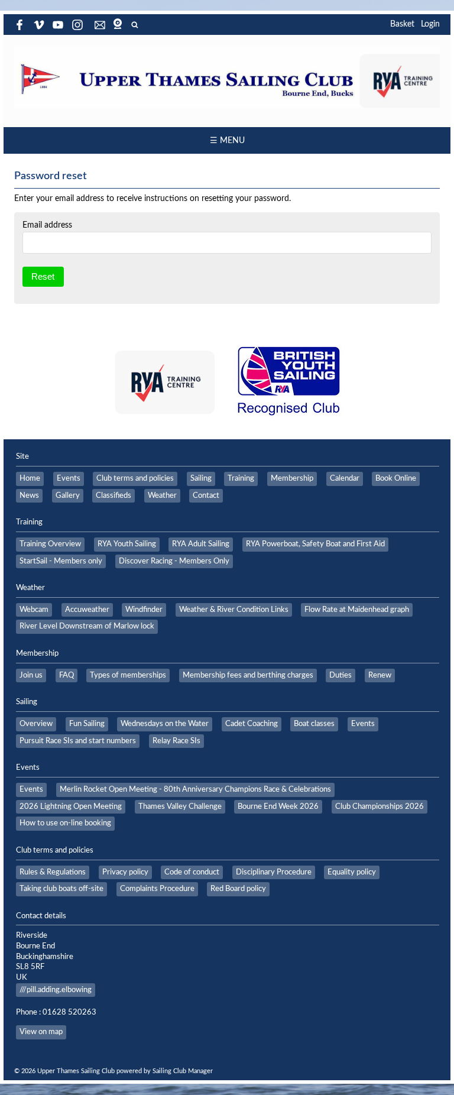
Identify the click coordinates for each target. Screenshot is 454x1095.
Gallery (68, 495)
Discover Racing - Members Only (174, 561)
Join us (31, 675)
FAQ (66, 675)
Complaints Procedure (157, 888)
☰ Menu (227, 141)
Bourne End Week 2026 (278, 806)
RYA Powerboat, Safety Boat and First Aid (315, 544)
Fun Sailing (87, 723)
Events (68, 478)
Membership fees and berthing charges (248, 675)
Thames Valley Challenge (180, 806)
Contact (206, 495)
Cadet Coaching (251, 723)
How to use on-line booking (65, 823)
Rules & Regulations (53, 872)
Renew (379, 675)
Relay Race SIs (176, 740)
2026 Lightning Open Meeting (71, 806)
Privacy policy (125, 872)
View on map (41, 1031)
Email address (47, 225)
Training (241, 478)
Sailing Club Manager (183, 1071)
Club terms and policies (135, 478)
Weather (162, 495)
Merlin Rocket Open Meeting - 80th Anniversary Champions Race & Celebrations (195, 789)
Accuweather (87, 609)
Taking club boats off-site (61, 888)
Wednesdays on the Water (165, 723)
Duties (340, 675)
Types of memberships (128, 675)
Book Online (395, 478)
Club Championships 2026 (379, 806)
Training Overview (50, 544)
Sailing (201, 478)
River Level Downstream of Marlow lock (87, 626)
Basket (402, 24)
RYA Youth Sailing (127, 544)
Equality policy (351, 872)
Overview (36, 723)
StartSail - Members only (61, 561)
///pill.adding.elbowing (56, 989)
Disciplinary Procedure (274, 872)
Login (430, 24)
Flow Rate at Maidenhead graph (356, 609)
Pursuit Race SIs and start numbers (78, 740)
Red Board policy (238, 888)
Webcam (34, 609)
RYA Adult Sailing (200, 544)
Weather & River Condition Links (233, 609)
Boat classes (314, 723)
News (29, 495)
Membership (292, 478)
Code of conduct (191, 872)
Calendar (344, 478)
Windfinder (144, 609)
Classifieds (113, 495)
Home (30, 478)
